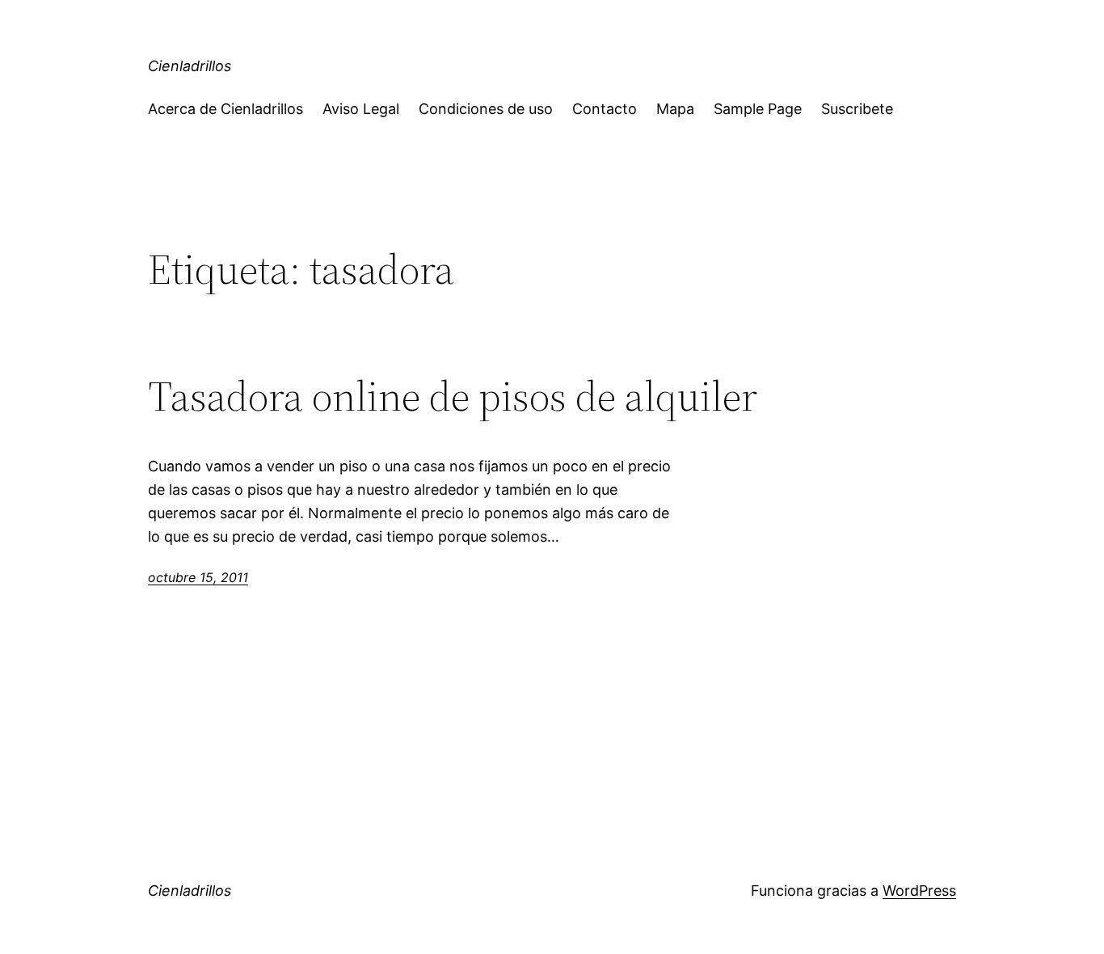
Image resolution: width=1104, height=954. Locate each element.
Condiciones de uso (486, 108)
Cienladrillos (189, 65)
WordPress (919, 890)
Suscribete (857, 108)
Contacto (604, 108)
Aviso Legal (360, 108)
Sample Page (758, 108)
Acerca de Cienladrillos (225, 108)
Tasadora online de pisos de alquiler (452, 396)
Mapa (675, 108)
